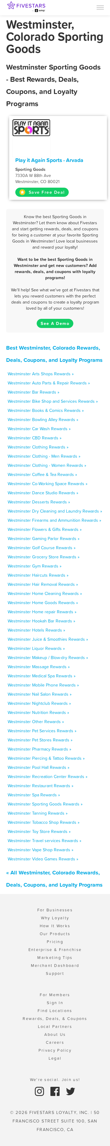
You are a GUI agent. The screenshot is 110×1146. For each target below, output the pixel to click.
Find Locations (55, 1011)
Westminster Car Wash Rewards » (39, 429)
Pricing (55, 942)
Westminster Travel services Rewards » (44, 841)
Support (55, 973)
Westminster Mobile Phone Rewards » (43, 685)
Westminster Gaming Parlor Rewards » (43, 538)
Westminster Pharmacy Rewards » (39, 749)
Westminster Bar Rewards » (33, 392)
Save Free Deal (46, 192)
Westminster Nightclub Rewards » (39, 703)
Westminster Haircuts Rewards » (38, 575)
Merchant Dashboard (55, 965)
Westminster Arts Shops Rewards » (41, 374)
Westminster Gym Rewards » (34, 566)
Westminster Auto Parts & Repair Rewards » (49, 383)
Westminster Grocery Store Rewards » (43, 557)
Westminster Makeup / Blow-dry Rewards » (48, 657)
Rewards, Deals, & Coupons (55, 1019)
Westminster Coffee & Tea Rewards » (42, 474)
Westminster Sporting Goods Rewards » (45, 804)
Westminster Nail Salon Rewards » (40, 694)
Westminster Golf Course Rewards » (41, 548)
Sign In (55, 1003)
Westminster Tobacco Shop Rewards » (43, 822)
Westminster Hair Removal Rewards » (43, 584)
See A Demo (55, 323)
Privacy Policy (55, 1050)
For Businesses (55, 910)
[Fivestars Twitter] (71, 1091)
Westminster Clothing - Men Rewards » (44, 456)
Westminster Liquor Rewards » (36, 648)
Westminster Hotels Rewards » (36, 630)
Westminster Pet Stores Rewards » (40, 740)
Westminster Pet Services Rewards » (42, 731)
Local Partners (55, 1026)
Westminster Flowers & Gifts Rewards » (45, 529)
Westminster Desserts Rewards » (39, 502)
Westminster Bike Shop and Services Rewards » (53, 401)
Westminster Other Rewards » (36, 722)
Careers (55, 1042)
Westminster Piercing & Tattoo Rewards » (46, 758)
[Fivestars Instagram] (40, 1091)
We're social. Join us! (55, 1080)
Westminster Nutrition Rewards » (38, 712)
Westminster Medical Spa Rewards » (41, 676)
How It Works (55, 926)
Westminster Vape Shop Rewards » (40, 850)
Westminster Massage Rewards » (39, 667)
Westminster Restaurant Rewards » (40, 786)
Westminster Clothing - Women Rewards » (47, 465)
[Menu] (100, 7)
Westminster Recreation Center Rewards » (47, 776)
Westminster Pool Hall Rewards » (38, 767)
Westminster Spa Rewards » (34, 795)
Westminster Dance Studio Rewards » (43, 493)
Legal (55, 1058)
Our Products (55, 934)
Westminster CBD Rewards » (34, 438)
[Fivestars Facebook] (56, 1091)
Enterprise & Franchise (55, 950)
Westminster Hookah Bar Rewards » (41, 621)
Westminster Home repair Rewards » (42, 612)
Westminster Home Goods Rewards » (43, 603)
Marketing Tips (54, 957)
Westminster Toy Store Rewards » (39, 831)
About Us (55, 1034)
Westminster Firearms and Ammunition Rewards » (54, 520)
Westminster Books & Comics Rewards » (46, 410)
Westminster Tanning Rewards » (38, 813)
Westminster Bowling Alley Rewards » (43, 419)
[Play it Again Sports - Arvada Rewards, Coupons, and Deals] (31, 127)
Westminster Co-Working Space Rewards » (47, 484)
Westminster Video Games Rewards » (43, 859)
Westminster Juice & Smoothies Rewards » (48, 639)
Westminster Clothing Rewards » (38, 447)
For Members (55, 995)
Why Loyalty (55, 918)
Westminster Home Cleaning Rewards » (45, 593)
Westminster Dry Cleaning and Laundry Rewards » (55, 511)
